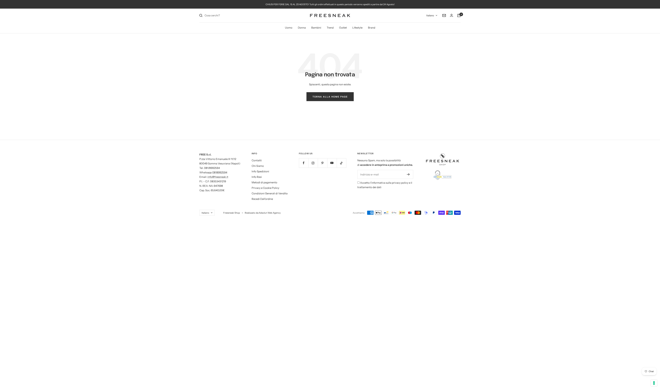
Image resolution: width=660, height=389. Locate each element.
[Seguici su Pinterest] (322, 163)
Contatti (257, 160)
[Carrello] (459, 15)
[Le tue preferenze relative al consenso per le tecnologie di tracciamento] (654, 383)
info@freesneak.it (217, 177)
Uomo (288, 27)
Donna (302, 27)
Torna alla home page (330, 96)
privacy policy (400, 182)
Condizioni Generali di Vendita (270, 193)
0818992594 (219, 172)
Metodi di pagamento (264, 182)
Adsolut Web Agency (270, 212)
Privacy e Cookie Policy (265, 188)
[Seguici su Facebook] (303, 163)
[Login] (451, 15)
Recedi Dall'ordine (262, 199)
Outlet (343, 27)
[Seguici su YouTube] (332, 163)
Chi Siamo (258, 166)
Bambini (316, 27)
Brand (371, 27)
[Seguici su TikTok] (341, 163)
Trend (330, 27)
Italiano (430, 15)
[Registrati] (408, 174)
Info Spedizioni (260, 171)
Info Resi (257, 177)
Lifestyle (357, 27)
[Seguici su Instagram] (313, 163)
